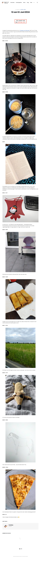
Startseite (12, 2)
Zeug (28, 2)
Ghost (27, 556)
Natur (24, 2)
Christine (11, 525)
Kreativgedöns (19, 2)
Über (31, 2)
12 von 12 (21, 9)
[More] (34, 2)
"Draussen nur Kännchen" (25, 30)
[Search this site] (37, 2)
